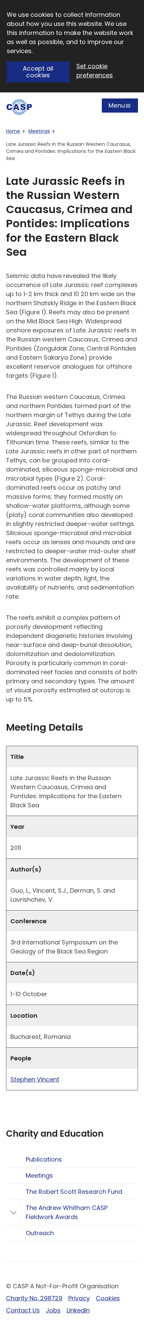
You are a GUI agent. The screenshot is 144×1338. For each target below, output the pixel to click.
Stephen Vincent (34, 1079)
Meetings (39, 131)
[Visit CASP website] (19, 107)
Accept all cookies (38, 72)
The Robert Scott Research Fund (74, 1191)
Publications (44, 1159)
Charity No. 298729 (34, 1298)
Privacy (79, 1298)
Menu (117, 107)
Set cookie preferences (94, 70)
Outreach (40, 1233)
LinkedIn (78, 1310)
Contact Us (23, 1310)
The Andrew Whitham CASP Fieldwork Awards (66, 1212)
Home (13, 131)
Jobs (53, 1310)
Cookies (108, 1298)
